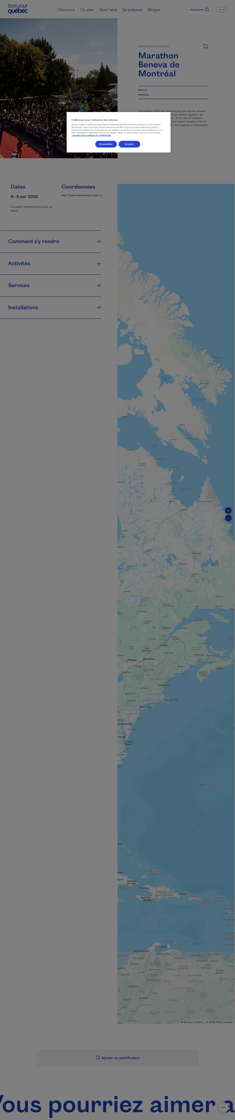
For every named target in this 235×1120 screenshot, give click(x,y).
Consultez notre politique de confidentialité (91, 135)
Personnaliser (106, 144)
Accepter (129, 144)
